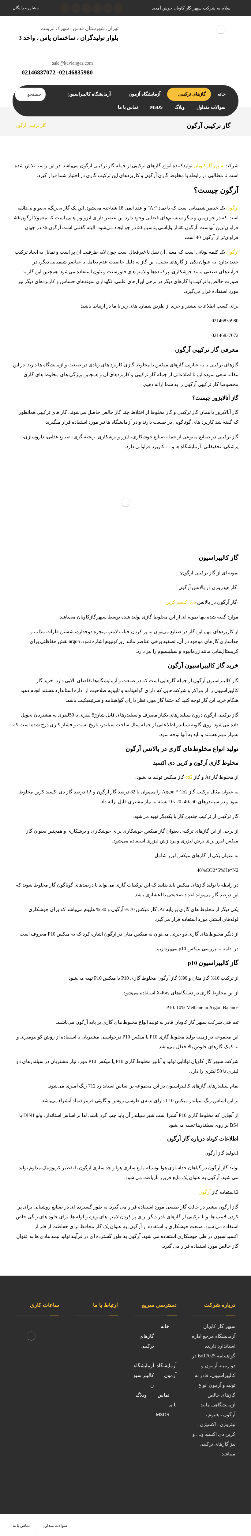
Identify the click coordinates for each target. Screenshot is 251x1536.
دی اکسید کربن (181, 602)
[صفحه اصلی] (58, 125)
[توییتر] (217, 1474)
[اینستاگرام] (97, 8)
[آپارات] (86, 8)
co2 (189, 777)
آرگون (232, 207)
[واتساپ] (65, 8)
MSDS (162, 1414)
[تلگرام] (76, 8)
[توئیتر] (108, 8)
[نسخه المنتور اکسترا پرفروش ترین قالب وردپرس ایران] (220, 29)
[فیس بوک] (229, 1474)
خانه (165, 1326)
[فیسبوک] (118, 8)
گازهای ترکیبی (147, 1341)
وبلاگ (141, 1395)
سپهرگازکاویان (208, 165)
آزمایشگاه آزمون (166, 1370)
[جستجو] (22, 94)
